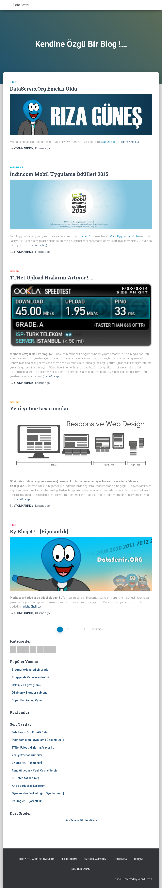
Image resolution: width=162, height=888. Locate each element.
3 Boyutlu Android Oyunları (36, 859)
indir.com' (83, 236)
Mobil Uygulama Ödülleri (125, 236)
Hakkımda (121, 859)
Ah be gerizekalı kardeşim (28, 785)
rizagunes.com (109, 141)
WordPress (145, 879)
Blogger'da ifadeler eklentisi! (31, 677)
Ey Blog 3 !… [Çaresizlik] (27, 801)
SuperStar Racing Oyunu (27, 700)
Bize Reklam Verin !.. (96, 859)
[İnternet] (33, 649)
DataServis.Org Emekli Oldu (43, 88)
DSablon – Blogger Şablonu (29, 692)
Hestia (117, 879)
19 (83, 629)
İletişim (138, 859)
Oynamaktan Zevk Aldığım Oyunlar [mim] (38, 793)
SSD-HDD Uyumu (81, 869)
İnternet (15, 271)
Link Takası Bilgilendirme (81, 820)
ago (42, 148)
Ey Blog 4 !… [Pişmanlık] (39, 531)
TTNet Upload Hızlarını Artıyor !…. (51, 277)
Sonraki (96, 629)
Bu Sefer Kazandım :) (25, 778)
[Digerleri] (53, 649)
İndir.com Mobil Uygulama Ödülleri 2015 (59, 174)
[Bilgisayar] (13, 649)
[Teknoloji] (46, 649)
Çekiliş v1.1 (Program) (26, 685)
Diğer (13, 82)
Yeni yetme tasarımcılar (39, 408)
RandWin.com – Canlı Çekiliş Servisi (35, 770)
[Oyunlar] (20, 649)
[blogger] (40, 649)
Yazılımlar (16, 167)
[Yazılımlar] (26, 649)
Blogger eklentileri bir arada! (30, 669)
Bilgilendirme (69, 859)
